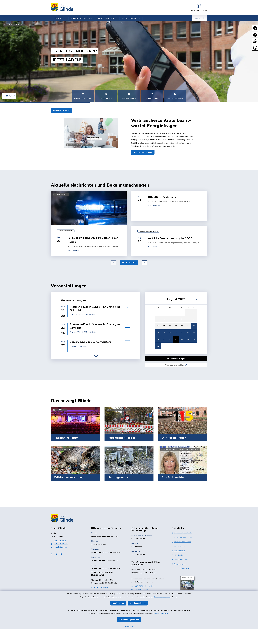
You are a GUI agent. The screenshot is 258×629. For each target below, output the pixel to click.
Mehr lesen (72, 250)
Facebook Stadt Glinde (183, 533)
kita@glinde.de (141, 589)
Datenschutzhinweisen (162, 597)
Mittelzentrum (179, 551)
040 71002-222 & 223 (145, 586)
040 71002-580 (61, 544)
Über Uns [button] (58, 18)
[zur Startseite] (62, 7)
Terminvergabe (180, 564)
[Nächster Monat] (196, 299)
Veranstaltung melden (174, 365)
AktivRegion (179, 555)
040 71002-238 (101, 587)
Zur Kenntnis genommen (129, 620)
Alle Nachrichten (129, 263)
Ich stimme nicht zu (138, 603)
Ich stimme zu (118, 603)
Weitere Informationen (142, 152)
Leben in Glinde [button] (106, 18)
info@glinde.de (60, 547)
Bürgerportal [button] (130, 18)
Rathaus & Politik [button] (80, 18)
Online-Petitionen (181, 559)
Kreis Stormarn (179, 546)
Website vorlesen (60, 110)
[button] (255, 28)
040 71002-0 (60, 540)
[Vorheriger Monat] (156, 299)
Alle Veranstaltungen (176, 359)
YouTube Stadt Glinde (182, 542)
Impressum (129, 626)
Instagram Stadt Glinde (183, 537)
